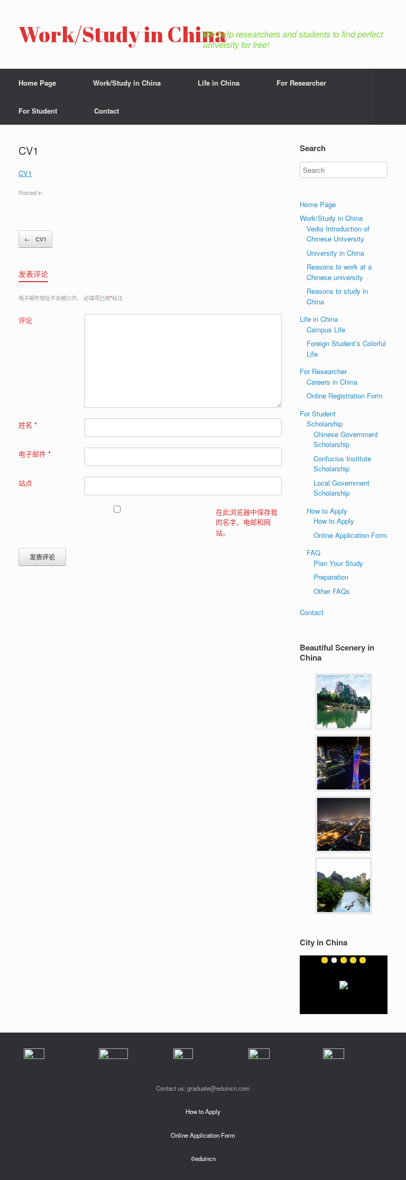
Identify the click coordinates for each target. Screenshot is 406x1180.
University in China (335, 253)
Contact (106, 111)
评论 (25, 320)
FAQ (313, 552)
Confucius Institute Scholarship (342, 463)
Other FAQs (331, 591)
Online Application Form (350, 535)
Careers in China (332, 382)
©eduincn (203, 1158)
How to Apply (327, 511)
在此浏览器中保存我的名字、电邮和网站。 (247, 522)
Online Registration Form (345, 396)
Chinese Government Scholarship (345, 439)
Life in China (218, 83)
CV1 (25, 173)
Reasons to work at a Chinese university (339, 272)
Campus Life (326, 329)
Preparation (330, 577)
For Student (38, 111)
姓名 (28, 425)
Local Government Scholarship (341, 488)
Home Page (37, 83)
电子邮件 (35, 454)
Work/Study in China (127, 83)
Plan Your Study (338, 563)
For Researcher (301, 83)
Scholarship (325, 424)
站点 (25, 483)
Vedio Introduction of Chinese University (338, 234)
